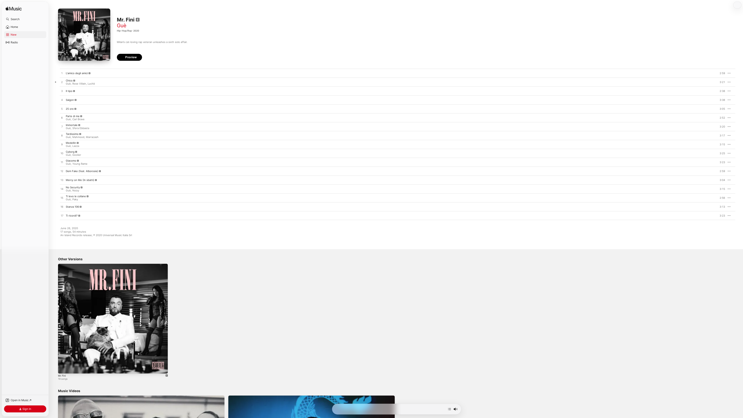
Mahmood (78, 137)
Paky (75, 199)
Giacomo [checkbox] (71, 160)
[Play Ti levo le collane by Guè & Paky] (62, 198)
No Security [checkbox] (73, 187)
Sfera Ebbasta (80, 128)
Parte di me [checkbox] (73, 116)
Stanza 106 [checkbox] (72, 206)
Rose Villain (79, 83)
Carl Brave (78, 119)
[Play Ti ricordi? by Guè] (62, 216)
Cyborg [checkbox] (70, 151)
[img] (14, 9)
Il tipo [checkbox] (69, 91)
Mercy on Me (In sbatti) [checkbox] (80, 180)
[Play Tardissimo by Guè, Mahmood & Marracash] (62, 135)
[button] (25, 19)
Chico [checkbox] (69, 80)
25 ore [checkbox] (70, 108)
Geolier (76, 154)
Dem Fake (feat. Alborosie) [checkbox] (82, 171)
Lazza (75, 145)
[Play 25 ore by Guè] (62, 109)
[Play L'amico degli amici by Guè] (62, 73)
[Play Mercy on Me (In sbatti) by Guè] (62, 180)
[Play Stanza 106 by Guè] (62, 207)
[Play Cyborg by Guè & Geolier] (62, 153)
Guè (121, 25)
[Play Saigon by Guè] (62, 100)
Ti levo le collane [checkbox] (76, 196)
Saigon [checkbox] (70, 99)
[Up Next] (449, 409)
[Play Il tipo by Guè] (62, 91)
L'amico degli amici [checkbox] (77, 73)
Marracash (92, 137)
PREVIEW (720, 73)
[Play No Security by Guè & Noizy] (62, 189)
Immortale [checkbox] (72, 125)
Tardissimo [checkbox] (72, 133)
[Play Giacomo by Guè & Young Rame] (62, 162)
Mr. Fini (62, 265)
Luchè (91, 83)
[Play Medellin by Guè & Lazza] (62, 144)
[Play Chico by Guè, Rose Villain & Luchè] (62, 82)
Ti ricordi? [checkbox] (72, 215)
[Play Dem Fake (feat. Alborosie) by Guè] (62, 171)
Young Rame (79, 163)
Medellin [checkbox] (71, 142)
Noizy (75, 190)
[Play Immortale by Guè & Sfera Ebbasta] (62, 126)
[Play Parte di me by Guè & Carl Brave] (62, 118)
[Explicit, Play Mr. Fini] (63, 369)
